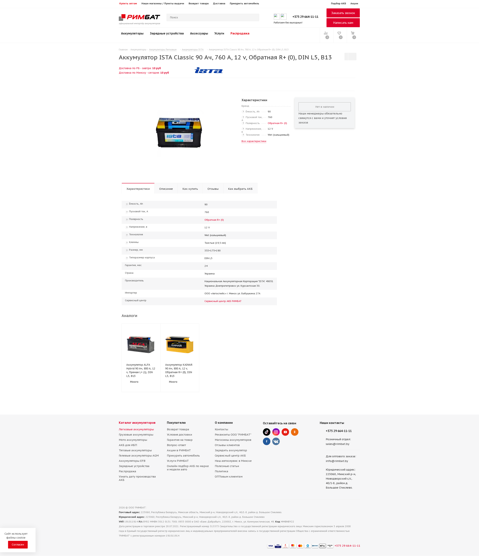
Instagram (276, 432)
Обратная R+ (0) (277, 123)
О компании (224, 422)
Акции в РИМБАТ (179, 450)
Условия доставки (179, 434)
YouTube (285, 432)
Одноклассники (294, 432)
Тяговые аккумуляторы (135, 450)
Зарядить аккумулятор (231, 450)
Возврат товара (178, 429)
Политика (221, 471)
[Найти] (254, 17)
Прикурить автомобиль (183, 455)
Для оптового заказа (340, 456)
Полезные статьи (227, 466)
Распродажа (240, 33)
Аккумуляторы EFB (132, 461)
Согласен (18, 544)
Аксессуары (199, 33)
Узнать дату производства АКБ (137, 478)
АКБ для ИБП (128, 445)
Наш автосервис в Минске (233, 461)
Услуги (219, 33)
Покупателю (176, 422)
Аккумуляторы (132, 33)
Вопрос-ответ (176, 445)
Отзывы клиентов (227, 445)
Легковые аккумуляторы (136, 429)
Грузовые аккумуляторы (136, 434)
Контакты (221, 429)
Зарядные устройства (167, 33)
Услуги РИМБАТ (178, 461)
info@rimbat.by (337, 461)
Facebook (266, 441)
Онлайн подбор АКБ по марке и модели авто (188, 467)
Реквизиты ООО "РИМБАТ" (233, 434)
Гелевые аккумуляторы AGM (139, 455)
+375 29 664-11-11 (305, 17)
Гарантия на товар (180, 440)
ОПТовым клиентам (228, 476)
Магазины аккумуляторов (233, 440)
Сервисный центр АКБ (230, 455)
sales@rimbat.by (337, 444)
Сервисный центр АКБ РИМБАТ (223, 301)
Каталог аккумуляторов (137, 422)
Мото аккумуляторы (133, 440)
